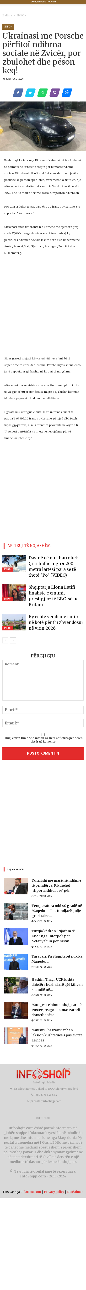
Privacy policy (54, 1178)
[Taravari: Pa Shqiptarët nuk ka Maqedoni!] (16, 952)
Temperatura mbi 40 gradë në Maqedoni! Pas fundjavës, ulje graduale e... (53, 899)
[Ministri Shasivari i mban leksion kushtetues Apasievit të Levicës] (16, 1024)
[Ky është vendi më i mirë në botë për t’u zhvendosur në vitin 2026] (14, 610)
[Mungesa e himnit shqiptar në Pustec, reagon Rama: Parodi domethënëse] (16, 998)
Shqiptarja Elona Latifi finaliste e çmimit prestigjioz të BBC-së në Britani (52, 587)
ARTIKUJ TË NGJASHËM (29, 545)
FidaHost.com (31, 1178)
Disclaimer (75, 1178)
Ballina (6, 15)
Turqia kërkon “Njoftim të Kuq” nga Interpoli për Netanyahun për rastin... (57, 926)
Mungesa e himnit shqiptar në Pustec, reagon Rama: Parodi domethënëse (53, 998)
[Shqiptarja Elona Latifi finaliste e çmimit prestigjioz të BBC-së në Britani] (14, 586)
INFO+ (18, 15)
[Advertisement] (43, 802)
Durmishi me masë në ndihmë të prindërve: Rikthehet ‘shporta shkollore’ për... (55, 873)
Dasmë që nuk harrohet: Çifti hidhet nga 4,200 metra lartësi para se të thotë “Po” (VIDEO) (54, 562)
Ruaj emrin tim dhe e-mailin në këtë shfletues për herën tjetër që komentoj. (44, 727)
